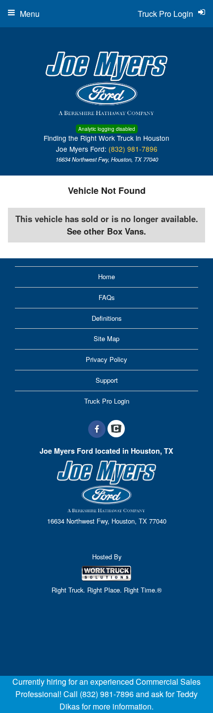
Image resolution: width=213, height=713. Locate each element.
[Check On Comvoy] (116, 429)
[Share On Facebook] (97, 429)
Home (106, 276)
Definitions (107, 318)
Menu (30, 13)
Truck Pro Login (106, 401)
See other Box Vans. (106, 231)
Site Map (106, 338)
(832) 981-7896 (133, 149)
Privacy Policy (106, 359)
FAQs (107, 297)
